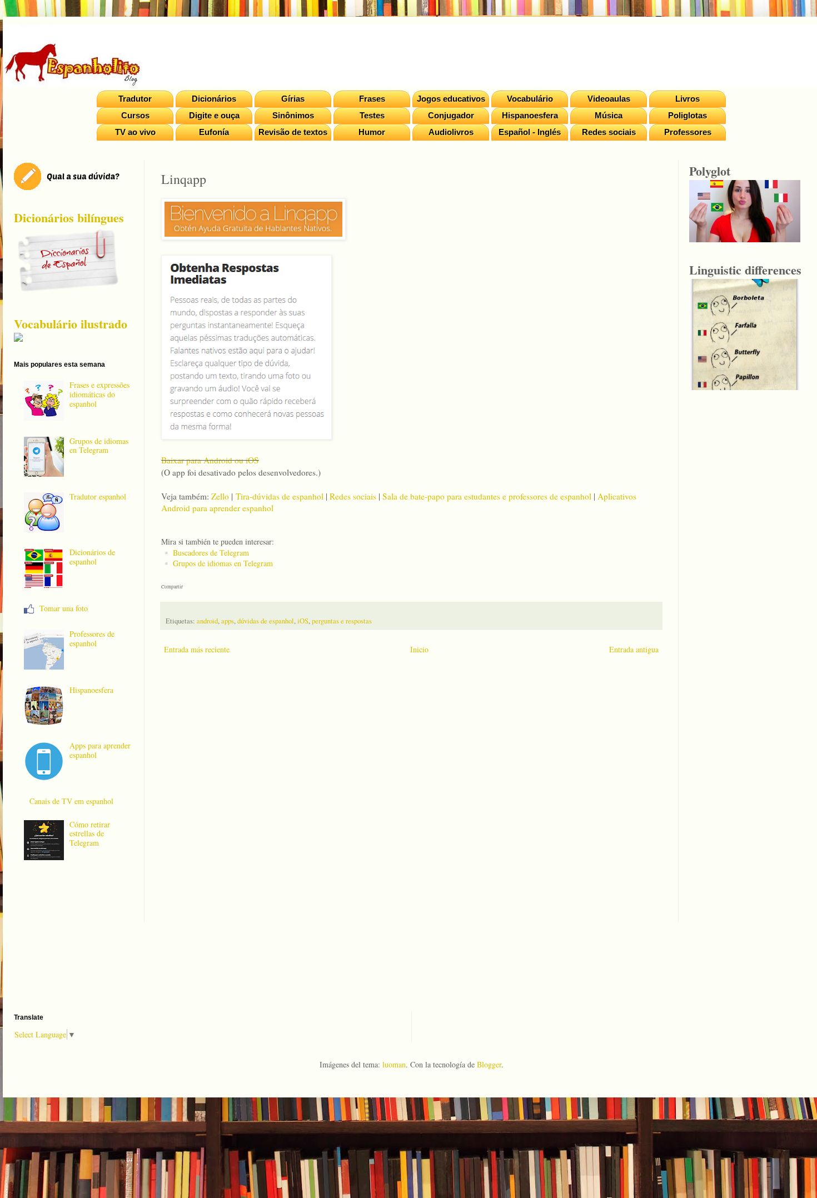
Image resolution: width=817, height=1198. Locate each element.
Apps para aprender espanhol (100, 750)
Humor (371, 132)
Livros (687, 98)
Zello (220, 496)
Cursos (135, 115)
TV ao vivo (135, 132)
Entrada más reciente (197, 649)
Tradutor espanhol (97, 496)
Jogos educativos (451, 98)
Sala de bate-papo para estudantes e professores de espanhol (486, 496)
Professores (687, 132)
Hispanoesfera (530, 115)
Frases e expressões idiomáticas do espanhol (99, 394)
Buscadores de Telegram (211, 552)
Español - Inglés (530, 132)
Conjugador (451, 115)
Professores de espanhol (91, 638)
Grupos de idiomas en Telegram (223, 563)
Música (608, 115)
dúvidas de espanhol (265, 621)
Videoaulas (608, 98)
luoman (394, 1064)
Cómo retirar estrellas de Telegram (89, 833)
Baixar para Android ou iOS (210, 460)
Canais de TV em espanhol (71, 801)
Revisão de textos (292, 132)
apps (227, 621)
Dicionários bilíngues (69, 217)
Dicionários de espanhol (92, 557)
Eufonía (214, 132)
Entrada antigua (634, 649)
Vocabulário (530, 98)
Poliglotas (687, 115)
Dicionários (214, 98)
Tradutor (135, 98)
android (207, 621)
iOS (302, 621)
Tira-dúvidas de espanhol (279, 496)
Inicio (419, 649)
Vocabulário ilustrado (70, 324)
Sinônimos (293, 115)
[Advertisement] (411, 797)
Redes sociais (609, 132)
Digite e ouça (214, 115)
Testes (372, 115)
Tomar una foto (63, 608)
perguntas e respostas (342, 621)
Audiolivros (451, 132)
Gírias (293, 98)
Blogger (489, 1064)
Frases (372, 98)
